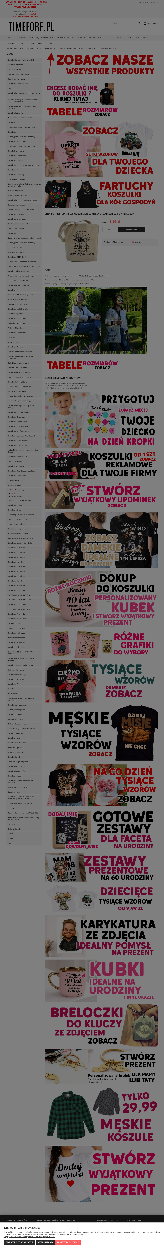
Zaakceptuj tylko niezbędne (19, 1242)
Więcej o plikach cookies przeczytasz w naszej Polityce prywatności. (29, 1237)
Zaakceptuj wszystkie (68, 1242)
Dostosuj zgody (45, 1242)
